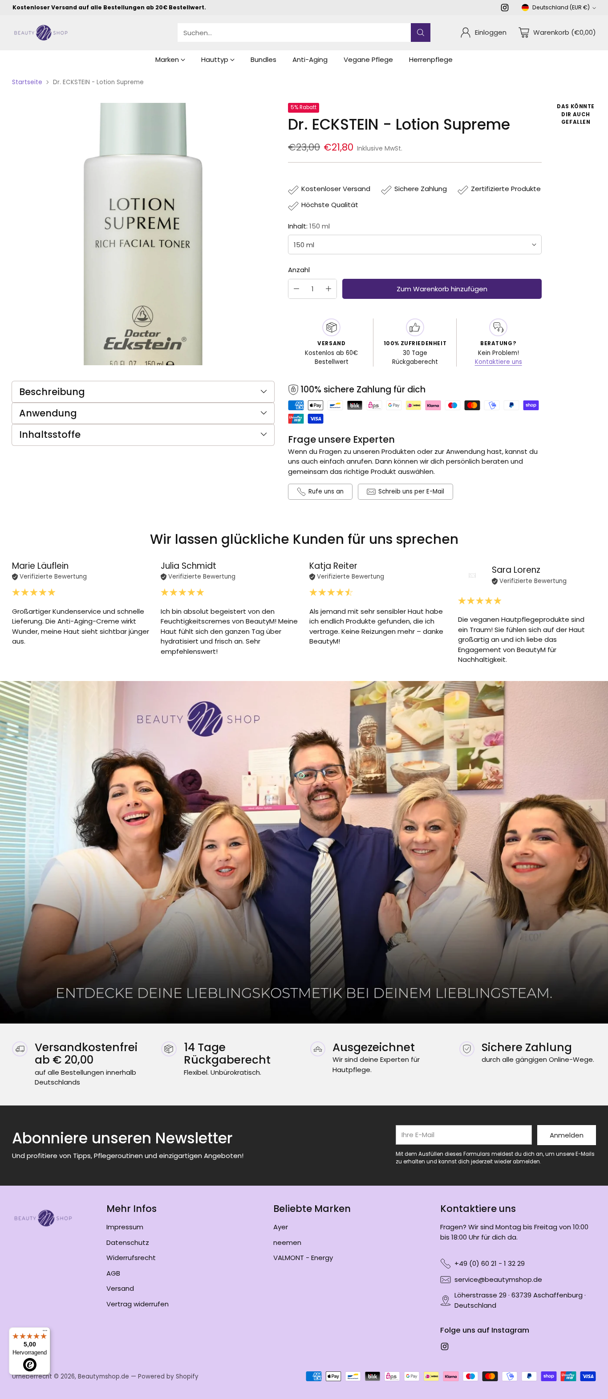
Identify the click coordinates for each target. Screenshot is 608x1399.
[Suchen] (420, 32)
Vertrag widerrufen (137, 1304)
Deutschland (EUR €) (561, 7)
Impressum (124, 1227)
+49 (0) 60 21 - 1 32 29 (489, 1263)
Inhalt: (309, 226)
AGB (113, 1273)
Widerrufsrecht (131, 1257)
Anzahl (299, 269)
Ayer (280, 1227)
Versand (120, 1288)
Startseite (27, 82)
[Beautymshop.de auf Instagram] (504, 9)
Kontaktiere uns (498, 362)
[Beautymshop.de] (41, 32)
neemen (287, 1242)
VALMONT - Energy (303, 1257)
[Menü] (45, 1332)
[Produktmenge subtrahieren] (296, 288)
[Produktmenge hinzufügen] (328, 288)
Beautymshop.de (103, 1376)
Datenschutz (127, 1242)
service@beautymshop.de (498, 1279)
